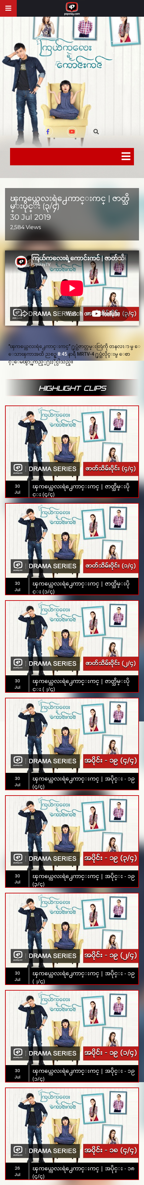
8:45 (62, 354)
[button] (96, 132)
